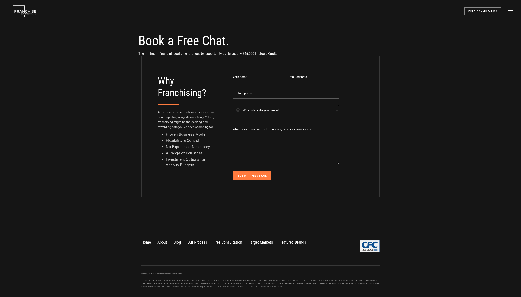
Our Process (197, 242)
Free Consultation (227, 242)
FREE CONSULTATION (483, 11)
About (162, 242)
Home (146, 242)
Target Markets (261, 242)
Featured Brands (292, 242)
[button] (510, 11)
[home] (24, 11)
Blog (177, 242)
